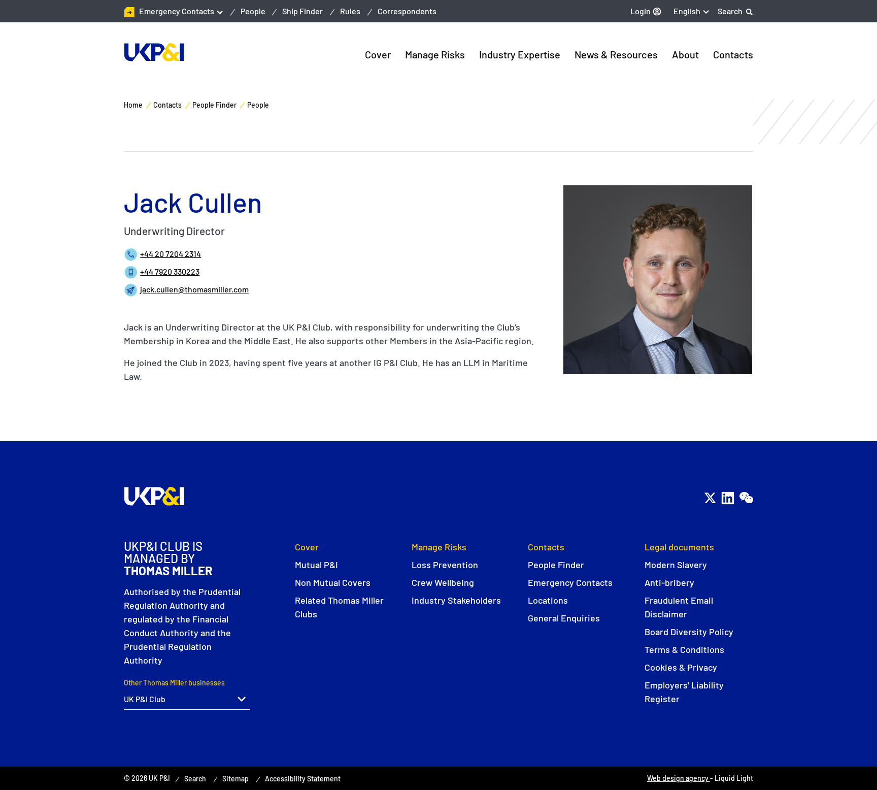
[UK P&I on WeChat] (745, 497)
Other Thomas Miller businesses (174, 682)
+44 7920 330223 (169, 271)
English (686, 11)
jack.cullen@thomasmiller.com (194, 289)
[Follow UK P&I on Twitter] (710, 497)
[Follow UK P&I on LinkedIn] (727, 497)
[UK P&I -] (154, 52)
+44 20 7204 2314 (170, 253)
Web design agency (678, 778)
